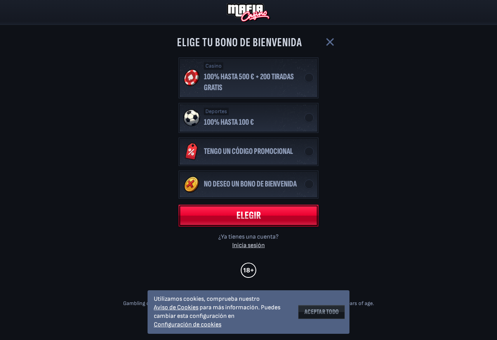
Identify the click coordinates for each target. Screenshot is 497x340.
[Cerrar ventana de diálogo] (330, 42)
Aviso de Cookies (176, 307)
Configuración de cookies (187, 324)
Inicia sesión (248, 245)
